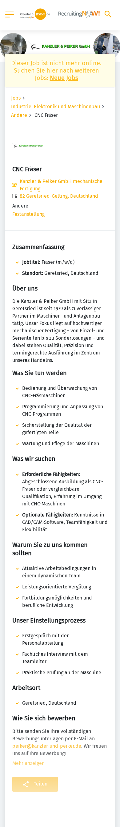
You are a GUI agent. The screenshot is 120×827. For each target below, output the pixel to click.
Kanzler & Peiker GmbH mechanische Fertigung (61, 185)
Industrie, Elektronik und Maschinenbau (55, 106)
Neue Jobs (64, 77)
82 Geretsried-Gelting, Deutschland (59, 196)
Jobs (16, 98)
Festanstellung (28, 214)
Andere (19, 115)
